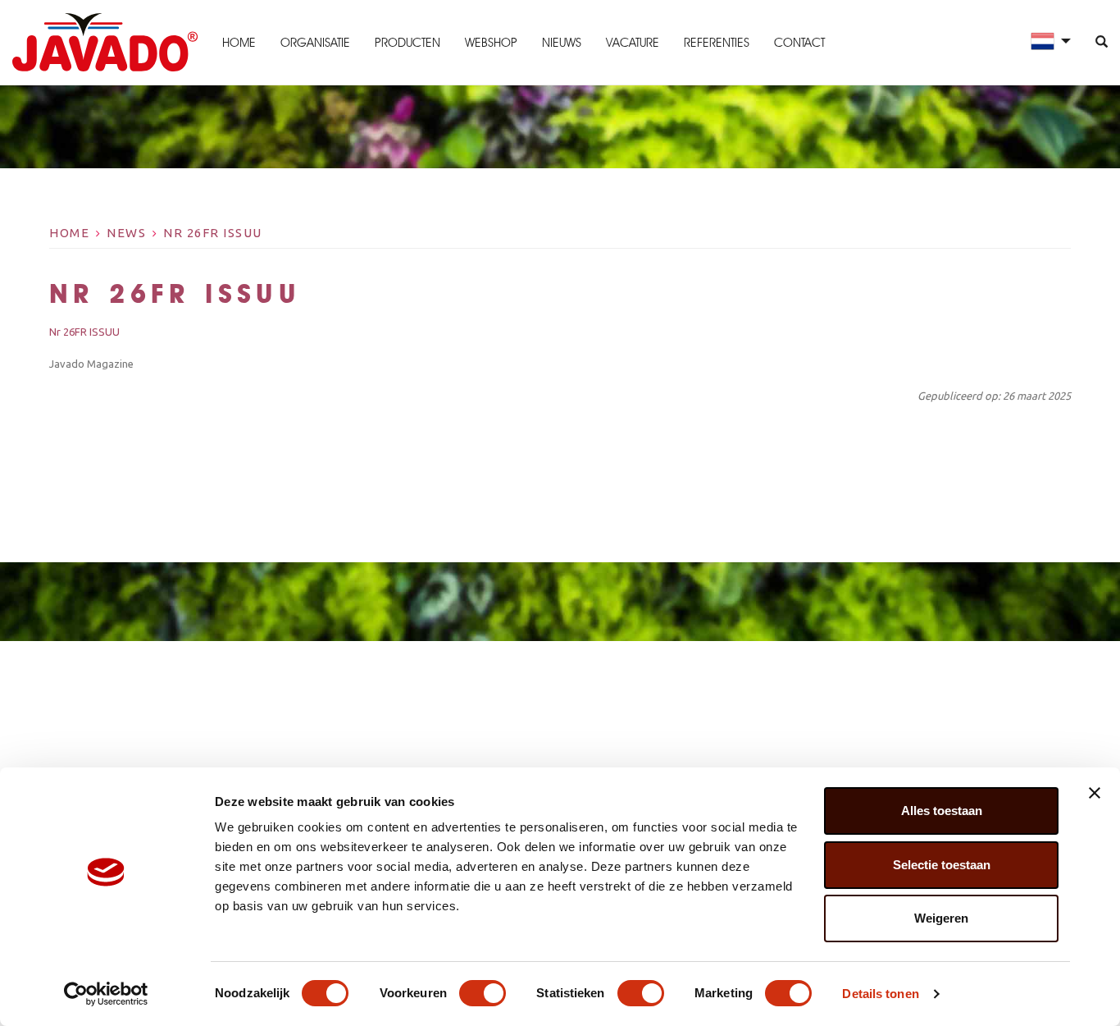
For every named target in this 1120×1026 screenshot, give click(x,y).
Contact (799, 42)
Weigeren (941, 918)
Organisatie (315, 42)
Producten (407, 42)
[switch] (482, 993)
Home (239, 42)
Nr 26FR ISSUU (212, 233)
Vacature (632, 42)
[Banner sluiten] (1094, 793)
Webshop (491, 42)
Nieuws (561, 42)
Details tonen (880, 994)
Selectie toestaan (941, 865)
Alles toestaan (941, 811)
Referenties (716, 42)
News (126, 233)
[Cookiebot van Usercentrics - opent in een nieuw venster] (106, 994)
